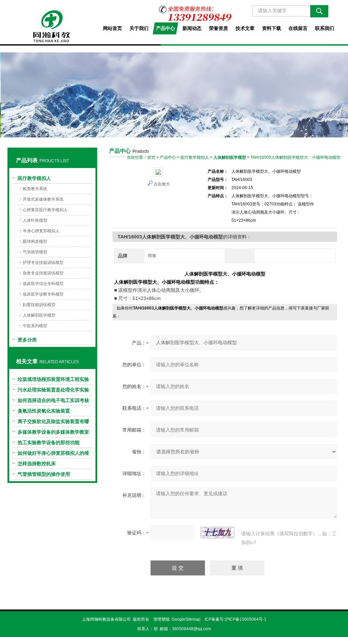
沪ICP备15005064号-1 (245, 619)
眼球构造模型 (35, 241)
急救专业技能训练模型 (43, 273)
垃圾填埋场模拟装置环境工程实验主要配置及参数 (53, 380)
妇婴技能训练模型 (39, 304)
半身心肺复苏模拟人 (41, 231)
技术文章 (245, 28)
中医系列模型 (35, 325)
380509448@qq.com (191, 628)
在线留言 (298, 28)
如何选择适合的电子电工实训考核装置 (53, 402)
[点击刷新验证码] (217, 532)
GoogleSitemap (186, 619)
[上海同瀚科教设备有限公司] (52, 21)
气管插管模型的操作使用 (44, 474)
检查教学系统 (35, 188)
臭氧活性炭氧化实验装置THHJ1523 (44, 412)
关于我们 (139, 28)
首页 (151, 157)
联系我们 (324, 28)
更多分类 (27, 339)
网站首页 (112, 28)
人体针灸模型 (35, 220)
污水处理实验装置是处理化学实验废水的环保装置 (53, 391)
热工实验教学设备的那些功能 (49, 442)
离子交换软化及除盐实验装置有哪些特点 (53, 423)
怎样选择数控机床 (37, 463)
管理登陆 (161, 619)
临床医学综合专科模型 (43, 283)
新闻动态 (192, 28)
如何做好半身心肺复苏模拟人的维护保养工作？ (53, 454)
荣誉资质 (218, 28)
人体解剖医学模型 (39, 315)
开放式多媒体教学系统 (43, 199)
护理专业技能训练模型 (43, 262)
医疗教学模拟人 (34, 178)
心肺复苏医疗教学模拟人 (45, 209)
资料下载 (271, 28)
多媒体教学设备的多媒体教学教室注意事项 (53, 433)
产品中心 (165, 28)
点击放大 (162, 184)
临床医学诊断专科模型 (43, 294)
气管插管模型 (35, 252)
